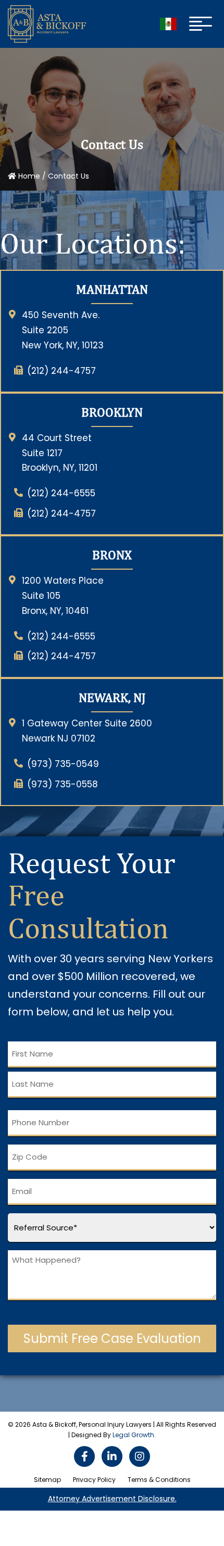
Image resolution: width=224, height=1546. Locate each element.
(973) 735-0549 (63, 764)
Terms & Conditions (159, 1479)
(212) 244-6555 (61, 493)
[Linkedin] (112, 1456)
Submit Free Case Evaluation (112, 1338)
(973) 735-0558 (62, 784)
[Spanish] (168, 23)
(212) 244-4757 (61, 370)
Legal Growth (133, 1435)
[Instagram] (139, 1456)
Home (28, 176)
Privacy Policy (94, 1479)
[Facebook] (84, 1456)
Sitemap (47, 1479)
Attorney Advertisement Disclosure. (112, 1498)
